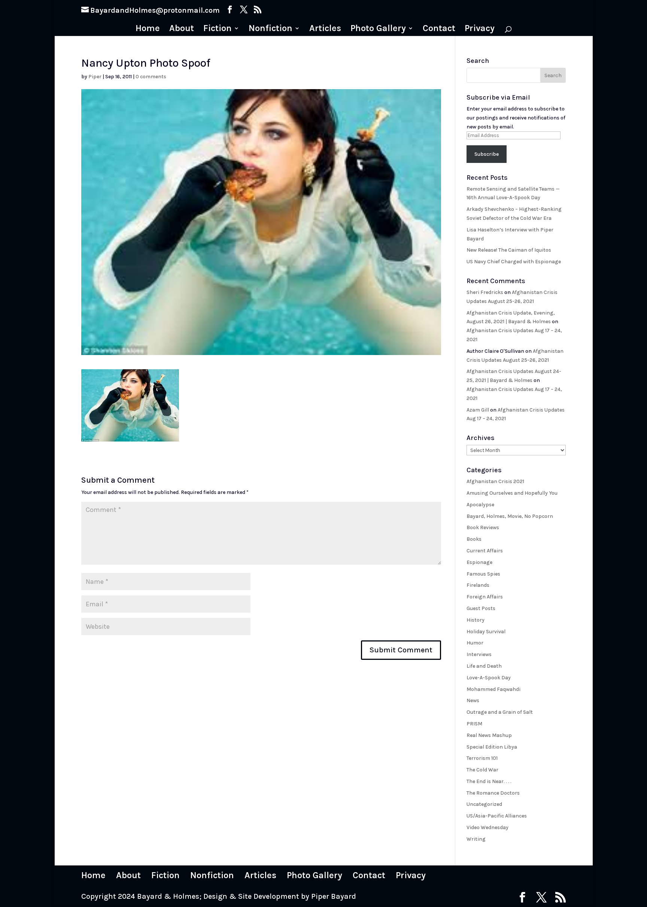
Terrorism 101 (482, 758)
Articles (325, 29)
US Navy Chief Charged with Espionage (514, 261)
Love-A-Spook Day (489, 677)
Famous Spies (483, 574)
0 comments (151, 76)
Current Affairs (485, 550)
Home (148, 29)
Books (474, 539)
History (476, 620)
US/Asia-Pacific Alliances (497, 816)
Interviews (479, 654)
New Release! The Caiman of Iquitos (509, 250)
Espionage (479, 562)
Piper (94, 76)
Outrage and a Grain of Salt (500, 712)
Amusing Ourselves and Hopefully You (512, 493)
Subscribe (486, 154)
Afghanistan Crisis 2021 (495, 481)
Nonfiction (270, 29)
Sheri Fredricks (485, 292)
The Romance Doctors (493, 793)
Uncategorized (484, 804)
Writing (476, 839)
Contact (439, 29)
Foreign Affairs (485, 597)
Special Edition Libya (492, 747)
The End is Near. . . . (489, 781)
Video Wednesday (487, 827)
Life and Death (484, 666)
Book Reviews (483, 527)
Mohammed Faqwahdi (493, 689)
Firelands (478, 585)
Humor (475, 643)
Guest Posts (481, 608)
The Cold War (482, 770)
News (473, 700)
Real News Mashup (489, 735)
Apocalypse (480, 504)
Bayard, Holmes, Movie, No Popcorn (510, 516)
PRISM (474, 724)
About (181, 29)
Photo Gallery (378, 29)
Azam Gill (478, 410)
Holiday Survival (486, 631)
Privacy (480, 29)
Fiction (217, 29)
